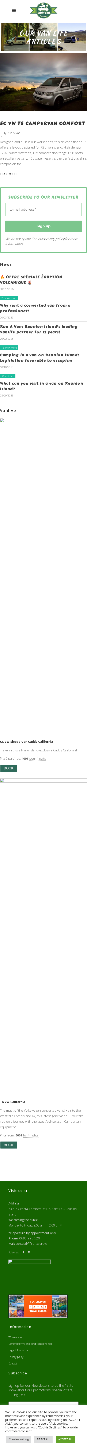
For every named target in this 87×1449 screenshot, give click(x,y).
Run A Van (13, 133)
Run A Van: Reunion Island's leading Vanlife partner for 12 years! (39, 329)
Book (9, 768)
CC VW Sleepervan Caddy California (26, 742)
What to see (8, 376)
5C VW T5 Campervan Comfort (42, 123)
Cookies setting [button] (19, 1439)
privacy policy (54, 238)
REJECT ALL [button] (43, 1439)
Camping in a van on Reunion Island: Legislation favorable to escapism (39, 357)
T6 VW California (12, 1102)
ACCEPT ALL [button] (65, 1439)
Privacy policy (15, 1357)
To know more (9, 298)
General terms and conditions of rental (30, 1344)
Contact (12, 1363)
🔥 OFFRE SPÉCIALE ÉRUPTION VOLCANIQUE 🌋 (31, 279)
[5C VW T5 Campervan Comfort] (43, 82)
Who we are (15, 1337)
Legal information (18, 1350)
